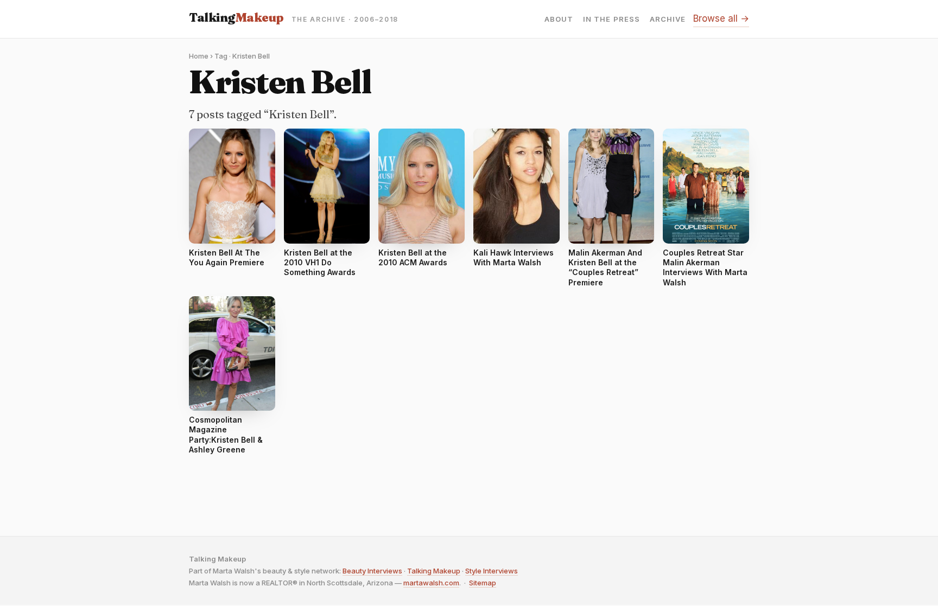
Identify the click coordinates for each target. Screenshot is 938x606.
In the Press (611, 19)
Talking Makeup (433, 570)
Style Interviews (491, 570)
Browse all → (721, 18)
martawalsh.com (431, 582)
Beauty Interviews (372, 570)
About (558, 19)
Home (198, 56)
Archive (668, 19)
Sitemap (482, 582)
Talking (236, 17)
